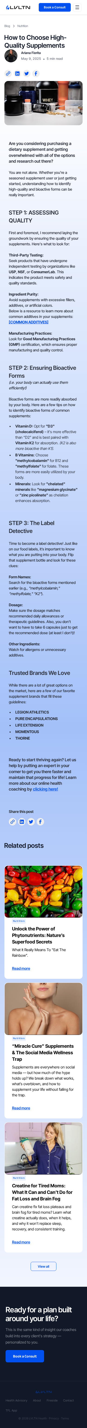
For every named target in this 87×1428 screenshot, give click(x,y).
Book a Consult (55, 7)
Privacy (54, 1418)
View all (43, 1266)
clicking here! (45, 789)
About (37, 1400)
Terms (65, 1418)
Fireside (52, 1400)
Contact (68, 1400)
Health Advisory (16, 1400)
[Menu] (77, 7)
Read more (21, 968)
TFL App (11, 1410)
